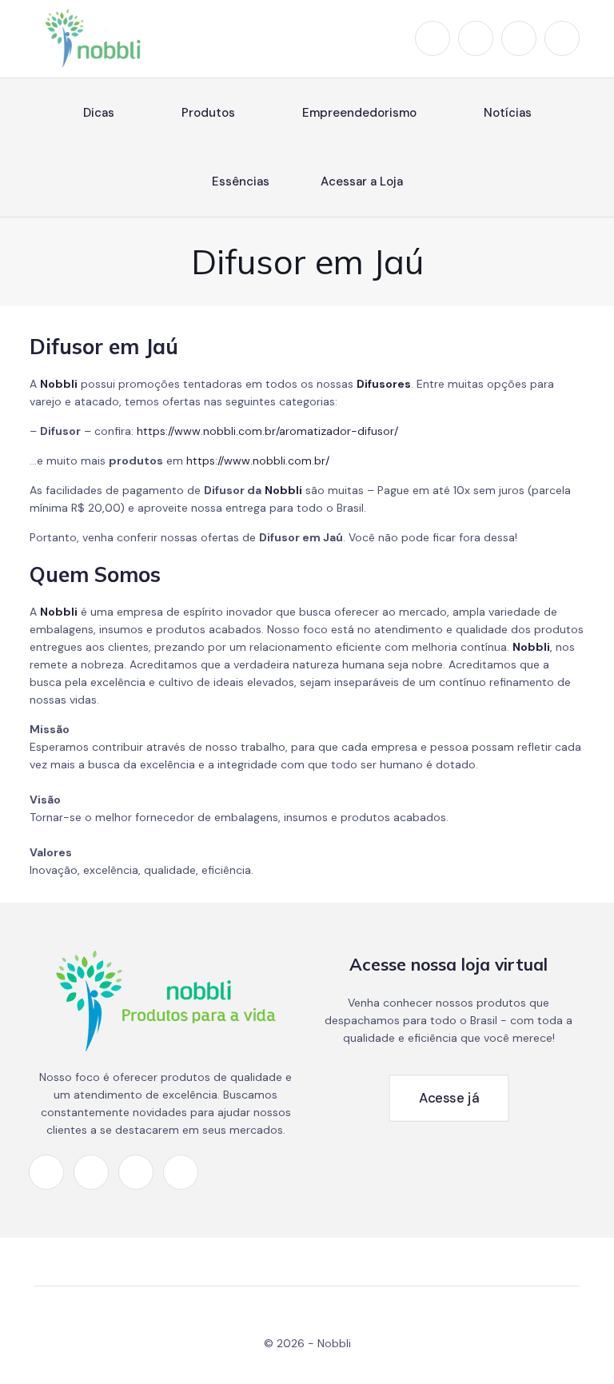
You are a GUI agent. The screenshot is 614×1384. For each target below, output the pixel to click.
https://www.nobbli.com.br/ (257, 460)
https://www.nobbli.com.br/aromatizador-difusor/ (267, 431)
